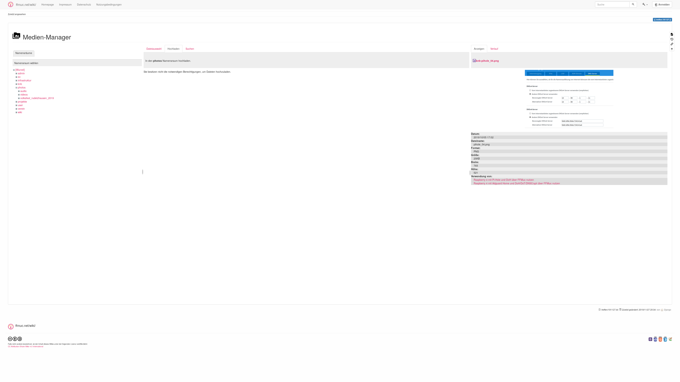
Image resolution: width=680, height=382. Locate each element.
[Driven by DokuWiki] (670, 338)
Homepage (47, 4)
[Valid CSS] (665, 338)
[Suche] (633, 4)
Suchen (190, 48)
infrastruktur (24, 80)
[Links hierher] (672, 44)
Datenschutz (84, 4)
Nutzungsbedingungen (109, 4)
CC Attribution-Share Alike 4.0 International (25, 346)
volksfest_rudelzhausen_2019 (37, 98)
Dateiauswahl (154, 48)
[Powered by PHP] (655, 338)
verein (21, 108)
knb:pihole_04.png (487, 60)
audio (23, 91)
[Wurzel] (20, 69)
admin (21, 73)
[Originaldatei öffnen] (569, 99)
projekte (22, 101)
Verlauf (494, 48)
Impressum (65, 4)
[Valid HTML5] (660, 338)
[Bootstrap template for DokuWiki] (650, 338)
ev (19, 77)
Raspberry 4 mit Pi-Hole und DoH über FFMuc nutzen (504, 179)
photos (22, 87)
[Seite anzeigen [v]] (672, 34)
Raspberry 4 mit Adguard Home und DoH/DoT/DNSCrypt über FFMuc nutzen (517, 183)
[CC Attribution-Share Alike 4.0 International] (15, 338)
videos (24, 94)
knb (20, 84)
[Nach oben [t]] (672, 48)
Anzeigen (479, 48)
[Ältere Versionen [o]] (672, 39)
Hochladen (174, 48)
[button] (645, 4)
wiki (20, 112)
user (20, 105)
